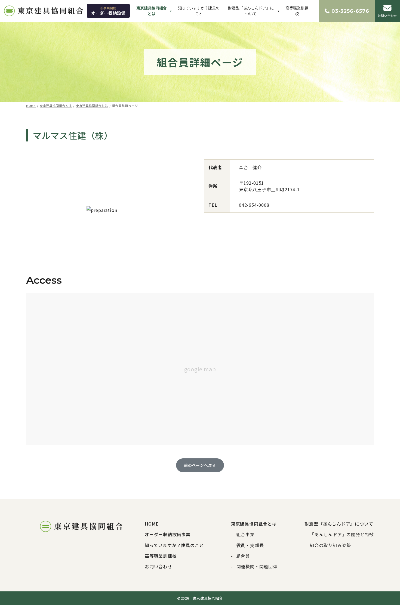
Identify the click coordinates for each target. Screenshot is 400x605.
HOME (152, 524)
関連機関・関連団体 (257, 566)
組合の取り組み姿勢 (330, 545)
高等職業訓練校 (296, 10)
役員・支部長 (250, 545)
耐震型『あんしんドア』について (338, 524)
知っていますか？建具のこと (199, 10)
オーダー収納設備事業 (167, 534)
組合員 (243, 556)
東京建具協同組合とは (151, 10)
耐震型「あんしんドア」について (251, 10)
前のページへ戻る (200, 465)
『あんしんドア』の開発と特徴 (342, 534)
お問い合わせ (158, 566)
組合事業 (245, 534)
